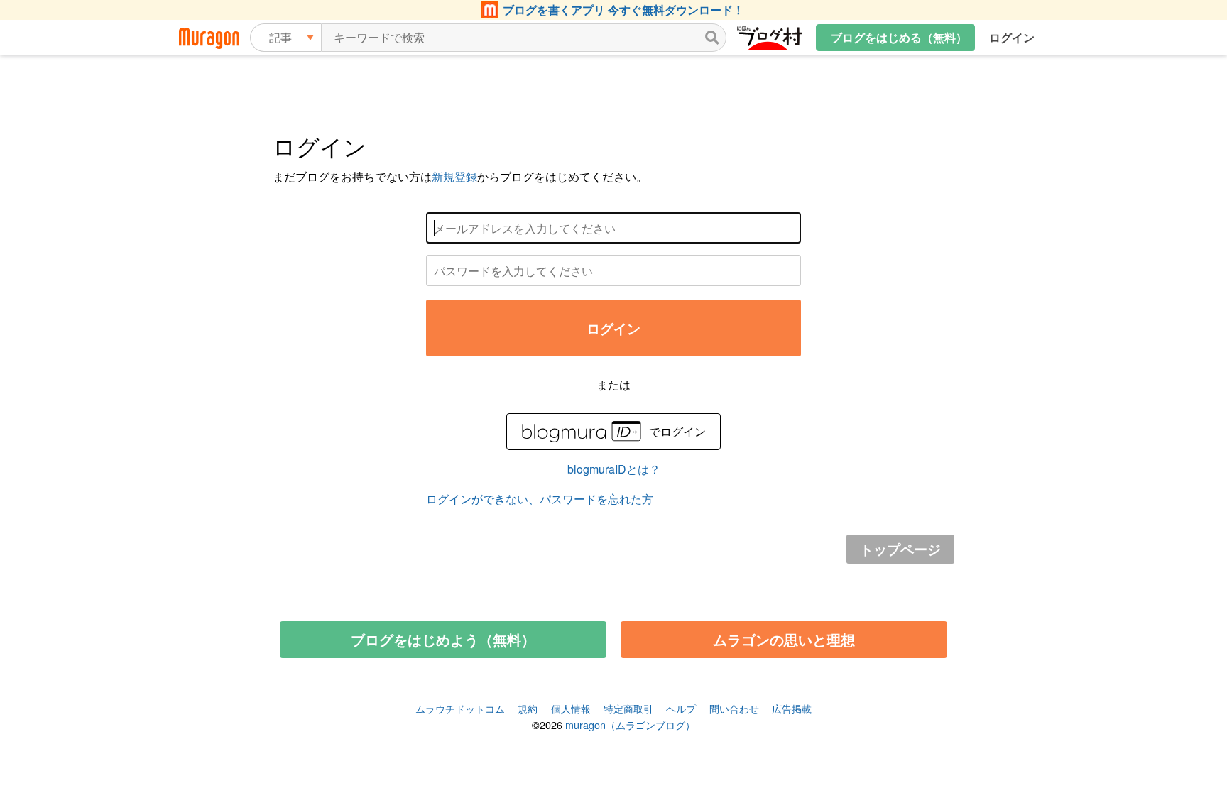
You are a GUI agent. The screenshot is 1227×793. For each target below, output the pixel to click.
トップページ (900, 549)
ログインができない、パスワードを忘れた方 (539, 499)
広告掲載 (792, 708)
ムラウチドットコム (460, 708)
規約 (528, 708)
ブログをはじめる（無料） (899, 37)
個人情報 (571, 708)
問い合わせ (734, 708)
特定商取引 (628, 708)
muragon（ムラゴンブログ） (630, 724)
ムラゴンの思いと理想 (784, 639)
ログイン (1012, 37)
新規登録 (454, 176)
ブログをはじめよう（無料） (443, 639)
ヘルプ (681, 708)
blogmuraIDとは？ (613, 469)
